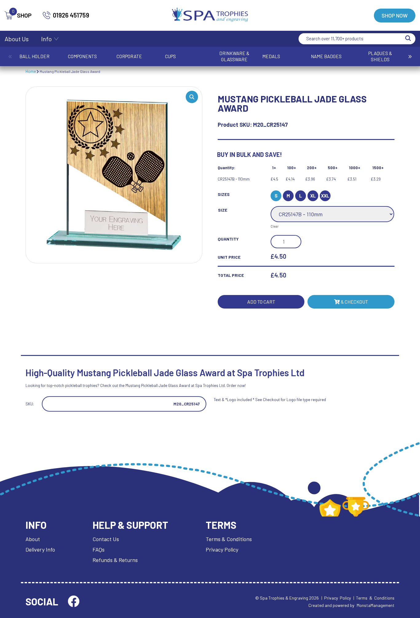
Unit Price (229, 257)
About (33, 539)
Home (31, 71)
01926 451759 (71, 15)
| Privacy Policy (336, 597)
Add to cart (261, 302)
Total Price (231, 275)
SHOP (22, 15)
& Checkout (354, 302)
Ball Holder (34, 56)
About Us (17, 38)
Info (46, 38)
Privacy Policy (222, 549)
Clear (275, 226)
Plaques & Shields (380, 56)
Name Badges (326, 56)
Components (82, 56)
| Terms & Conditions (373, 597)
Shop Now (395, 15)
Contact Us (106, 539)
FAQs (99, 549)
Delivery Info (40, 549)
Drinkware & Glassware (234, 56)
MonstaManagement (375, 605)
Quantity (228, 238)
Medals (271, 56)
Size (222, 210)
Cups (170, 56)
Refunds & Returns (115, 559)
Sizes (224, 194)
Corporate (129, 56)
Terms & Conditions (229, 539)
